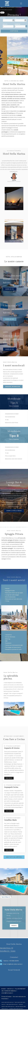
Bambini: (18, 24)
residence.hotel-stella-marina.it (16, 1008)
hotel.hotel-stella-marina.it (12, 1004)
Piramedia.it (5, 998)
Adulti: (5, 24)
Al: (16, 18)
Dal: (4, 18)
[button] (5, 710)
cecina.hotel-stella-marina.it (8, 1002)
